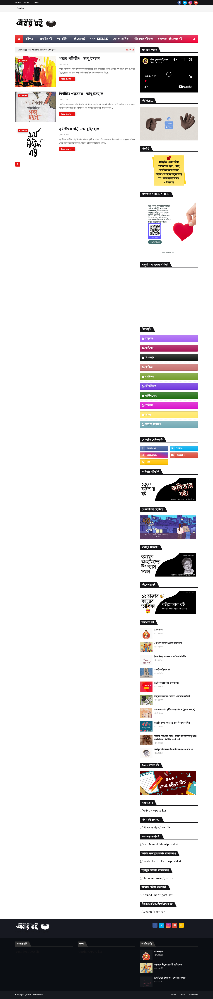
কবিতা (149, 367)
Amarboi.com (37, 995)
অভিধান (149, 348)
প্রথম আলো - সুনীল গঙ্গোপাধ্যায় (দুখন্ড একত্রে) (174, 710)
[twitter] (185, 3)
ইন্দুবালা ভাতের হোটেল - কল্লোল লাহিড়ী (172, 696)
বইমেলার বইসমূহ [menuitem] (143, 38)
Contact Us (193, 995)
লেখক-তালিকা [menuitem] (120, 38)
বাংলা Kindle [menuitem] (99, 38)
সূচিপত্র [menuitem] (29, 38)
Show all (130, 50)
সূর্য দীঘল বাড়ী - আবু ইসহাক (79, 129)
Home (18, 3)
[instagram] (190, 3)
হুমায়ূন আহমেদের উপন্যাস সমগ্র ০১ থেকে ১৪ (173, 749)
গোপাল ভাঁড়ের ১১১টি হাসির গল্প (168, 643)
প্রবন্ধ (148, 414)
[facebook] (179, 3)
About (26, 3)
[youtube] (196, 3)
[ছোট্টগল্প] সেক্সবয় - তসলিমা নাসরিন (170, 656)
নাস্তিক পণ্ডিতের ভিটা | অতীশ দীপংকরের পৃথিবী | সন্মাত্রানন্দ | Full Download (175, 738)
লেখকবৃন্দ (158, 630)
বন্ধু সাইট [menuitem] (62, 38)
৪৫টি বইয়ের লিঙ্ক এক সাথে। (166, 683)
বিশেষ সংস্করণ (153, 424)
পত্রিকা (149, 405)
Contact (36, 3)
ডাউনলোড (151, 395)
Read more (66, 79)
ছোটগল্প (149, 376)
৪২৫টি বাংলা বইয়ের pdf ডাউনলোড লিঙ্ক (172, 723)
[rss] (154, 462)
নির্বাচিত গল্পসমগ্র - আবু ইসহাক (81, 94)
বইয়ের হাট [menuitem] (79, 38)
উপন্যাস (149, 357)
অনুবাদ (149, 338)
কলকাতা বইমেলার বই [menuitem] (169, 38)
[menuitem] (19, 39)
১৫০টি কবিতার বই (162, 670)
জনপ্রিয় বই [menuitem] (46, 38)
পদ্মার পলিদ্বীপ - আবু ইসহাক (79, 59)
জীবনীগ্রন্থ (150, 386)
